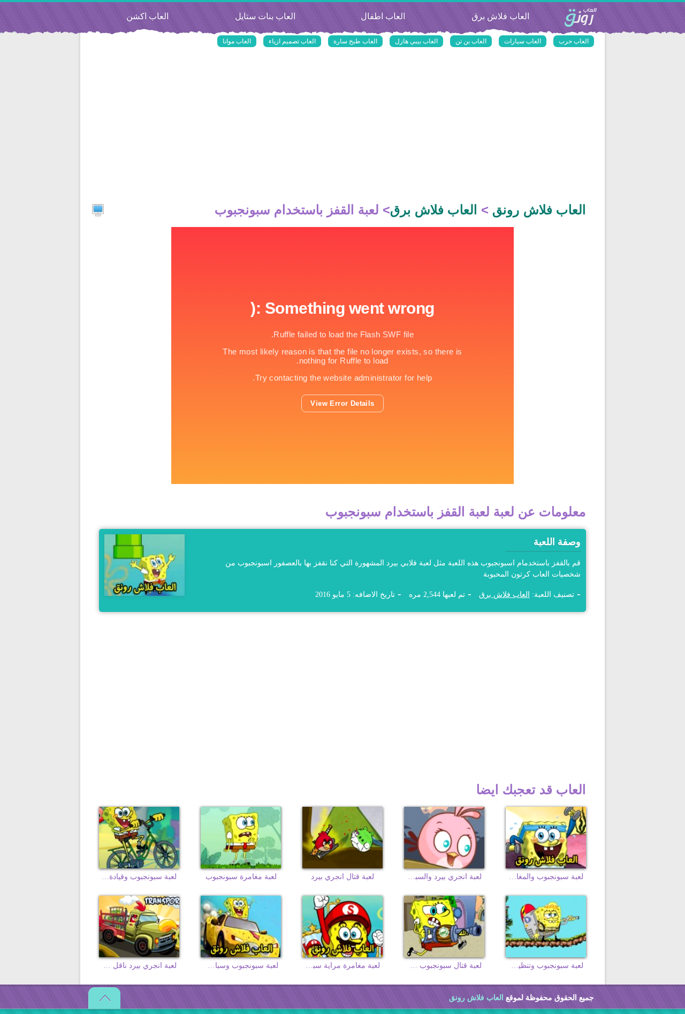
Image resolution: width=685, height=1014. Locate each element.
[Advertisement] (342, 126)
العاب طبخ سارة (355, 41)
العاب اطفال (383, 16)
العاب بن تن (470, 41)
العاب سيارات (522, 41)
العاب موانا (237, 41)
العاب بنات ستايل (265, 16)
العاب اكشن (147, 16)
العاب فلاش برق (500, 16)
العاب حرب (574, 41)
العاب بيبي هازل (416, 41)
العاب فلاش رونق (581, 18)
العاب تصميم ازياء (292, 41)
